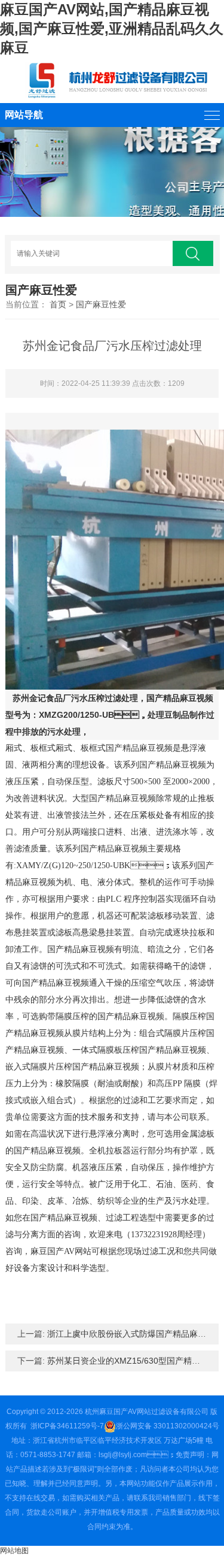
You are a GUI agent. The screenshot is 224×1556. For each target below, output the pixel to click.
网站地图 (14, 1550)
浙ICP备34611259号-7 (67, 1426)
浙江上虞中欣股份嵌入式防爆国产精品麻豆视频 (135, 1334)
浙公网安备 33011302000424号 (167, 1426)
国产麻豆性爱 (101, 304)
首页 (58, 304)
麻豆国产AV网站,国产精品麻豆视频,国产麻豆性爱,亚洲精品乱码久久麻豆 (111, 28)
